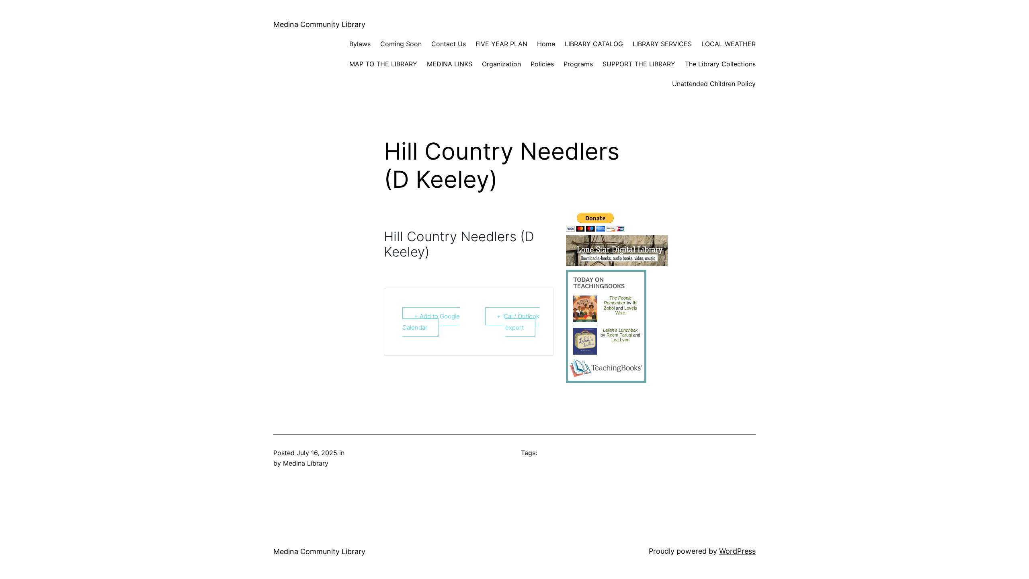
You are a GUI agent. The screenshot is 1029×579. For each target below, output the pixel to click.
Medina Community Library (319, 24)
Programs (578, 64)
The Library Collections (720, 64)
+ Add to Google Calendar (431, 322)
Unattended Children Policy (714, 84)
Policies (542, 64)
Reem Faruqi (619, 335)
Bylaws (360, 44)
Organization (501, 64)
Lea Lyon (620, 339)
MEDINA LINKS (449, 64)
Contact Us (448, 44)
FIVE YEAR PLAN (501, 44)
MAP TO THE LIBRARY (383, 64)
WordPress (737, 551)
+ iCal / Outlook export (518, 322)
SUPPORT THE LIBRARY (639, 64)
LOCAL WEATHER (728, 44)
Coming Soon (401, 44)
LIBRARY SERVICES (662, 44)
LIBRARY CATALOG (594, 44)
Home (546, 44)
